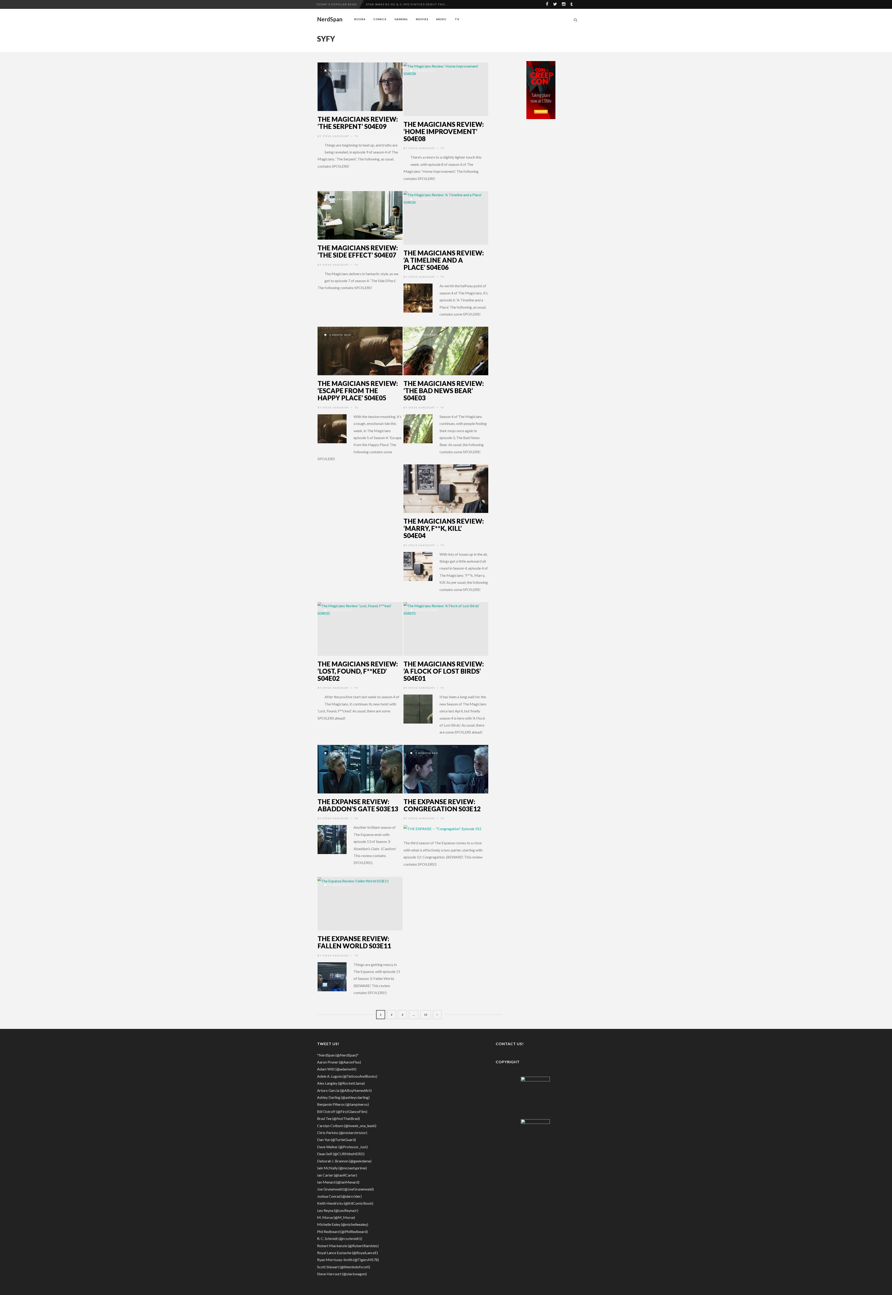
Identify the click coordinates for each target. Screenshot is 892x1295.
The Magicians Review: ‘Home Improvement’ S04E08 (443, 131)
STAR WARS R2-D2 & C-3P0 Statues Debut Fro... (407, 4)
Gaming (401, 19)
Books (359, 19)
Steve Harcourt (336, 136)
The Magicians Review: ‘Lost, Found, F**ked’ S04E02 (358, 671)
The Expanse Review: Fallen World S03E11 (354, 942)
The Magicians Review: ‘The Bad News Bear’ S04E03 (443, 390)
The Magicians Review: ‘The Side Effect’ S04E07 (358, 251)
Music (441, 19)
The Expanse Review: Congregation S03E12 (442, 805)
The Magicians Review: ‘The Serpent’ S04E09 (358, 122)
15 (425, 1014)
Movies (422, 19)
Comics (379, 19)
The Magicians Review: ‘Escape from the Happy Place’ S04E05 (358, 390)
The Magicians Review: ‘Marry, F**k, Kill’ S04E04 (443, 528)
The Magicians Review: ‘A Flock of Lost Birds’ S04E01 (443, 671)
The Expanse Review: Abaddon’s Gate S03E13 (358, 805)
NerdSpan (329, 19)
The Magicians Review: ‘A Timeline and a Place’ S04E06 (443, 260)
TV (457, 19)
